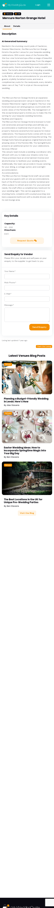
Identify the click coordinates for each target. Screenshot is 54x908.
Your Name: (10, 271)
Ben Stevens (13, 457)
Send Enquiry (39, 327)
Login (37, 5)
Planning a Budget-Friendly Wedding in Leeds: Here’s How (26, 400)
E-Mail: (7, 293)
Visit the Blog (27, 513)
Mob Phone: (10, 282)
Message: (9, 305)
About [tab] (7, 26)
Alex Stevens (13, 405)
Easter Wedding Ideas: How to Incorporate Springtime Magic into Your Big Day (25, 450)
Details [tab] (16, 26)
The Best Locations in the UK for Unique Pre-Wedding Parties (23, 501)
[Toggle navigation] (48, 5)
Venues (8, 364)
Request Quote (25, 240)
